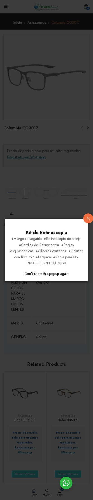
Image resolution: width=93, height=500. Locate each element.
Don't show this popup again (46, 273)
